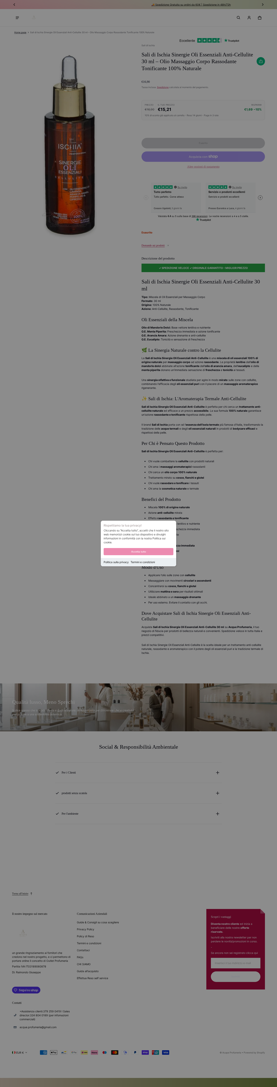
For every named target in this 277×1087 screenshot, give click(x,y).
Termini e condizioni (143, 562)
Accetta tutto (138, 551)
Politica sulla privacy (116, 562)
